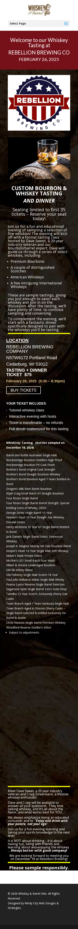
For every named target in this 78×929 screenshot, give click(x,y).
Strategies (14, 908)
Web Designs (47, 903)
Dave (12, 707)
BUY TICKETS (23, 390)
